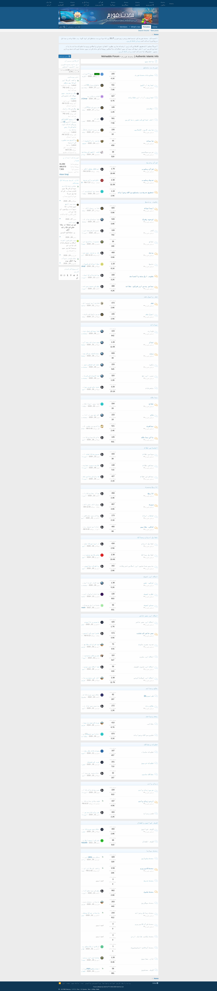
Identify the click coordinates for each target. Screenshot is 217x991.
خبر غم (97, 118)
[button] (130, 27)
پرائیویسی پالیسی (93, 983)
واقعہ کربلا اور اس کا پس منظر (87, 868)
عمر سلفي (81, 121)
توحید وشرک (148, 219)
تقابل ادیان (147, 544)
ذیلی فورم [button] (149, 88)
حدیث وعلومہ (147, 180)
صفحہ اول (66, 983)
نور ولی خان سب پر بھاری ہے (88, 812)
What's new (135, 27)
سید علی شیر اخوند (68, 240)
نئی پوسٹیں (73, 77)
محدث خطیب (72, 3)
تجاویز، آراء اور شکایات (141, 97)
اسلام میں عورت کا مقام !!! (89, 829)
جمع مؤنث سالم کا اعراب (89, 790)
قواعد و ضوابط (108, 983)
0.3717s (74, 989)
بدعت (151, 253)
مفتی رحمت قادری (69, 186)
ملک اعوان (82, 193)
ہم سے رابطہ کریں (123, 983)
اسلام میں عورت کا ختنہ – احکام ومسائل (83, 695)
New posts (155, 30)
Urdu (154, 983)
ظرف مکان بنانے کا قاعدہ (89, 801)
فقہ (152, 303)
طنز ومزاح (149, 813)
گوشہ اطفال (148, 841)
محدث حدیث (149, 881)
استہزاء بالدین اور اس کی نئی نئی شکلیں (82, 241)
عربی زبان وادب (146, 790)
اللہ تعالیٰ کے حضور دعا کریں (139, 120)
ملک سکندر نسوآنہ (68, 258)
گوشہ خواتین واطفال (147, 823)
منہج (151, 264)
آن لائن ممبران (72, 61)
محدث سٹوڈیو (147, 858)
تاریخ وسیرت (151, 487)
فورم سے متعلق (150, 67)
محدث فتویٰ (137, 3)
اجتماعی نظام (151, 448)
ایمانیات (149, 208)
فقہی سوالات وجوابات (144, 735)
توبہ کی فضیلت (93, 762)
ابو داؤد (83, 233)
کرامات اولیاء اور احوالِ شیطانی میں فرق (82, 594)
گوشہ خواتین (147, 829)
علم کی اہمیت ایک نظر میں (89, 840)
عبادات (154, 325)
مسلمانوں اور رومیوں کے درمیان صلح (84, 958)
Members (123, 27)
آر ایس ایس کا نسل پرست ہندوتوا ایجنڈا (83, 544)
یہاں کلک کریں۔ (125, 51)
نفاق (151, 241)
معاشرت (150, 426)
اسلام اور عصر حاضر (148, 615)
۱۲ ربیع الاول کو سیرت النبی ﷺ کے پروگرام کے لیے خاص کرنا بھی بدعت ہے (68, 124)
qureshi (82, 607)
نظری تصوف (149, 594)
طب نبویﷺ (149, 696)
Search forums (143, 30)
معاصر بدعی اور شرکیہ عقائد (140, 286)
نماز (151, 342)
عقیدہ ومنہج (151, 202)
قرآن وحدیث (152, 162)
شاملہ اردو (48, 3)
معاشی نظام (148, 465)
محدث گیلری (60, 3)
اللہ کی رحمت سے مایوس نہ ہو (87, 678)
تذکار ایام (148, 515)
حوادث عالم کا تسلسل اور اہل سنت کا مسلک (82, 275)
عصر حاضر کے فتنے (145, 633)
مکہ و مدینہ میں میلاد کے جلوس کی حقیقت (83, 253)
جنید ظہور (65, 64)
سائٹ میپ (149, 61)
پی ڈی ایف (72, 90)
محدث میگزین (125, 3)
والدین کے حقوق (69, 152)
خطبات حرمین (147, 763)
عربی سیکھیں (147, 152)
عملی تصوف (149, 605)
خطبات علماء (147, 752)
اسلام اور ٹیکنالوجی (144, 678)
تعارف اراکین (147, 85)
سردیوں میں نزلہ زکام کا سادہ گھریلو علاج (81, 706)
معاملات (154, 397)
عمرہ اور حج (148, 376)
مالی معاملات (147, 437)
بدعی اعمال (71, 106)
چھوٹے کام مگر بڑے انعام (89, 751)
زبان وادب (152, 783)
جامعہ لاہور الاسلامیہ (144, 130)
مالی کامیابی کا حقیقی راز (88, 437)
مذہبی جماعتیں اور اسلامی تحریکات (137, 566)
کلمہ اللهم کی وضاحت (91, 152)
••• (60, 200)
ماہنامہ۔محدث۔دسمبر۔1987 (88, 902)
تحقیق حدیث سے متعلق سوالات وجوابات (136, 192)
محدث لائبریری (150, 3)
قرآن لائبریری (99, 3)
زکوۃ (151, 364)
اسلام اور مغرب (147, 657)
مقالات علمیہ (147, 774)
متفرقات (149, 388)
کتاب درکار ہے (93, 96)
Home (154, 27)
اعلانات (150, 108)
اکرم (84, 76)
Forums (146, 27)
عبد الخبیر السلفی (70, 67)
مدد (82, 983)
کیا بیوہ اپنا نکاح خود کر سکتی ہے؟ (84, 404)
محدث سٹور (163, 3)
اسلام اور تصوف (150, 576)
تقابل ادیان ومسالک (147, 537)
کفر (152, 230)
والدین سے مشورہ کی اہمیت (88, 426)
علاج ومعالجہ (151, 688)
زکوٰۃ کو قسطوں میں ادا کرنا (88, 364)
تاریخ (151, 493)
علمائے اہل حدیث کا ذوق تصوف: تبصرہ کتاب (82, 605)
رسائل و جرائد (85, 3)
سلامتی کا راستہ (69, 109)
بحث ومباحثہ (151, 716)
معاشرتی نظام (147, 476)
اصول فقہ (149, 314)
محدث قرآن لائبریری (144, 924)
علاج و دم (150, 706)
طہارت (151, 331)
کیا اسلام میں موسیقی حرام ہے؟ (87, 667)
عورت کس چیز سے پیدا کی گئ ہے (87, 723)
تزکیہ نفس (149, 583)
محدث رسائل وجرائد (144, 913)
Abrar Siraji (64, 174)
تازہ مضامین (147, 959)
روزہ (151, 353)
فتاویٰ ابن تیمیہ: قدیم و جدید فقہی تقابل (82, 303)
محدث (171, 3)
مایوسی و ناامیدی (92, 622)
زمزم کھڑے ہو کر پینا (90, 353)
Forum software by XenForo (108, 986)
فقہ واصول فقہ (150, 296)
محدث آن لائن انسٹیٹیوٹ (142, 947)
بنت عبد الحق (81, 87)
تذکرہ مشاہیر (147, 527)
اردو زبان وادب (146, 801)
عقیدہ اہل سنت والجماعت (142, 276)
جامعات (150, 141)
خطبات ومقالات (151, 744)
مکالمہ (150, 724)
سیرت (151, 504)
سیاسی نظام (148, 454)
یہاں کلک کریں (133, 41)
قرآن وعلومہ (147, 169)
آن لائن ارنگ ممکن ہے (91, 946)
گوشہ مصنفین (147, 970)
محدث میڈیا (112, 3)
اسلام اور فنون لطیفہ (143, 667)
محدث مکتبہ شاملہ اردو (142, 936)
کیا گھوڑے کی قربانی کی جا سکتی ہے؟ (84, 376)
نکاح (151, 404)
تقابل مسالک (147, 555)
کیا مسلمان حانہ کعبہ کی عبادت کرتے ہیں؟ (81, 219)
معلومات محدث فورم (144, 75)
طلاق (152, 415)
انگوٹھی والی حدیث (91, 180)
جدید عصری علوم (146, 644)
